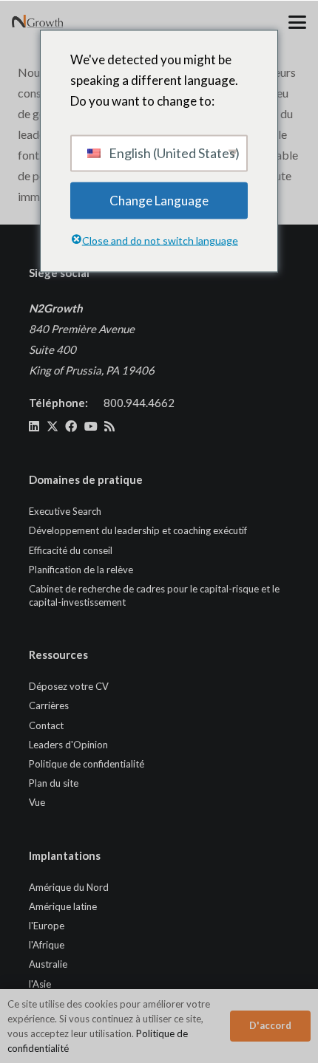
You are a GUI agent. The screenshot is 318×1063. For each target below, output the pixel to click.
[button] (297, 22)
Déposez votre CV (69, 686)
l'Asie (40, 984)
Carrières (49, 705)
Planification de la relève (81, 569)
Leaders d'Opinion (68, 745)
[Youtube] (91, 426)
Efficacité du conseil (70, 550)
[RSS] (109, 426)
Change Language (159, 200)
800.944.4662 (139, 402)
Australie (48, 964)
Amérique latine (63, 906)
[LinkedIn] (34, 426)
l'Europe (46, 926)
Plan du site (53, 783)
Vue (37, 802)
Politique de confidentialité (86, 764)
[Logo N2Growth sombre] (38, 22)
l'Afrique (46, 945)
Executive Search (65, 511)
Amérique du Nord (69, 887)
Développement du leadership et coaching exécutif (138, 530)
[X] (52, 426)
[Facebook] (71, 426)
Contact (46, 725)
